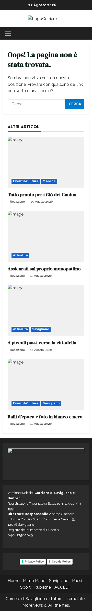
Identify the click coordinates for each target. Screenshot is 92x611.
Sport (25, 587)
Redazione (17, 201)
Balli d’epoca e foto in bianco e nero (45, 417)
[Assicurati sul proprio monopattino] (46, 236)
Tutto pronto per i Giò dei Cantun (42, 194)
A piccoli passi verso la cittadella (42, 342)
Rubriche (42, 587)
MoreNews (32, 605)
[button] (8, 33)
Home (13, 580)
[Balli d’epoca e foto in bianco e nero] (46, 384)
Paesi (77, 580)
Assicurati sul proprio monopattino (44, 269)
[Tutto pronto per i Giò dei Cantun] (46, 162)
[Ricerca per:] (36, 104)
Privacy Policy (34, 561)
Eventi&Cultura (25, 181)
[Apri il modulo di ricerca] (87, 33)
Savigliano (40, 329)
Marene (49, 181)
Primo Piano (34, 580)
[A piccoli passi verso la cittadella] (46, 310)
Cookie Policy (61, 561)
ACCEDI (62, 587)
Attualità (20, 255)
